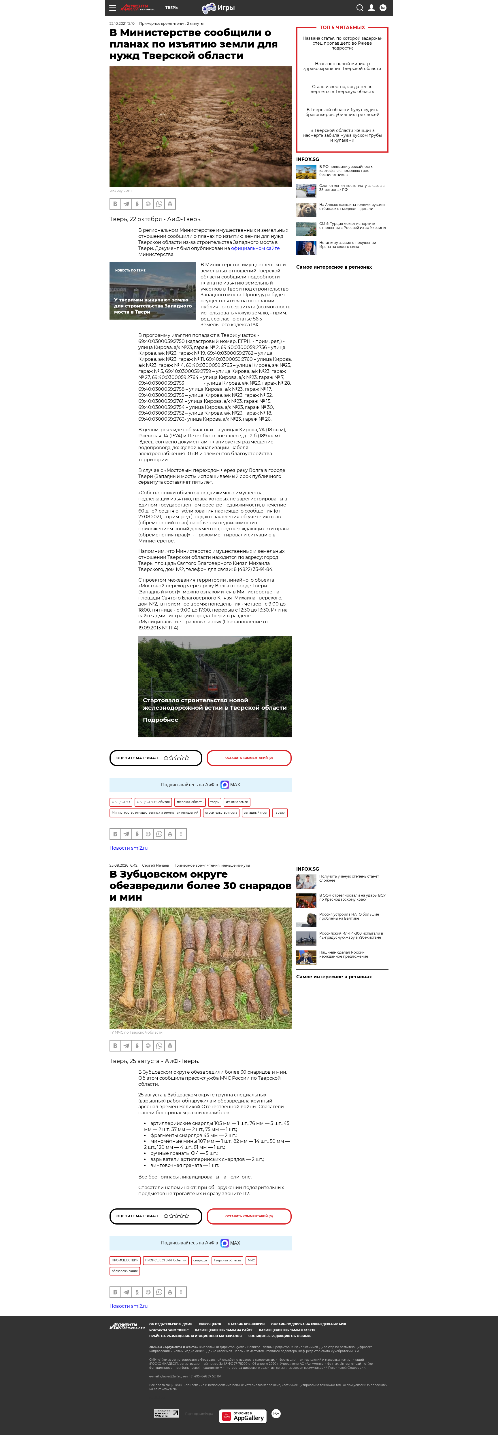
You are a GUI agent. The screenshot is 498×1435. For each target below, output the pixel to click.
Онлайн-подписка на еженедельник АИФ (308, 1324)
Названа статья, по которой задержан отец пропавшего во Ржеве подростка (342, 43)
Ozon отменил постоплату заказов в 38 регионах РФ (351, 188)
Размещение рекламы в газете (287, 1330)
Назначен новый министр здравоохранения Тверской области (342, 66)
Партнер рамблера (199, 1413)
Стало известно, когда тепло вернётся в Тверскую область (342, 89)
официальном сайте (255, 248)
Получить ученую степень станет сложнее (349, 878)
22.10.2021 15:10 (122, 23)
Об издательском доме (170, 1324)
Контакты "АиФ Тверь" (168, 1330)
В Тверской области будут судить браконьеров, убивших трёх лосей (342, 112)
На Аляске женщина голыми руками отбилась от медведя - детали (352, 207)
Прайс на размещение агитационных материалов (195, 1336)
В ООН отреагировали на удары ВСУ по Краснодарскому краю (352, 897)
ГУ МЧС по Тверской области (136, 1032)
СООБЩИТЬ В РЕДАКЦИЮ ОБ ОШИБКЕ (279, 1336)
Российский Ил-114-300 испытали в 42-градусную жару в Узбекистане (351, 935)
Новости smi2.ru (129, 848)
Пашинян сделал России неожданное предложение (343, 954)
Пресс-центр (210, 1324)
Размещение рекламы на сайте (223, 1330)
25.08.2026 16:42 (123, 865)
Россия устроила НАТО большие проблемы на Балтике (349, 916)
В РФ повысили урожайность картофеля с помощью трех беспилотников (346, 171)
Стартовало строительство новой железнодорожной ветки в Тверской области (215, 704)
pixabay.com (121, 190)
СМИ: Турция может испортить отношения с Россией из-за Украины (352, 226)
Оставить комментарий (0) (249, 758)
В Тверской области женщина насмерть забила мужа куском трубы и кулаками (342, 135)
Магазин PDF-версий (246, 1324)
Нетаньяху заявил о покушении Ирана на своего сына (347, 245)
